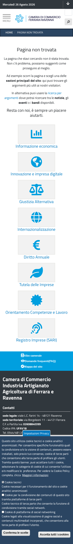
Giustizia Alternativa (36, 201)
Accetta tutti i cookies (54, 534)
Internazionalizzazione (36, 229)
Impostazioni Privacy (36, 433)
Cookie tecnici (13, 482)
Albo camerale (33, 355)
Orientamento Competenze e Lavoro (36, 312)
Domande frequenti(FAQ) (40, 361)
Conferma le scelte (15, 532)
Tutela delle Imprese (36, 284)
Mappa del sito (33, 366)
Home (9, 32)
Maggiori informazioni (35, 475)
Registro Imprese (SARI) (36, 340)
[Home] (37, 18)
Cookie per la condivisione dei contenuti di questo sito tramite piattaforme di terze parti (35, 497)
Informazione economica (37, 146)
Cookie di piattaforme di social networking (30, 512)
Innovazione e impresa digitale (37, 174)
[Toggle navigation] (68, 4)
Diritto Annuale (36, 257)
